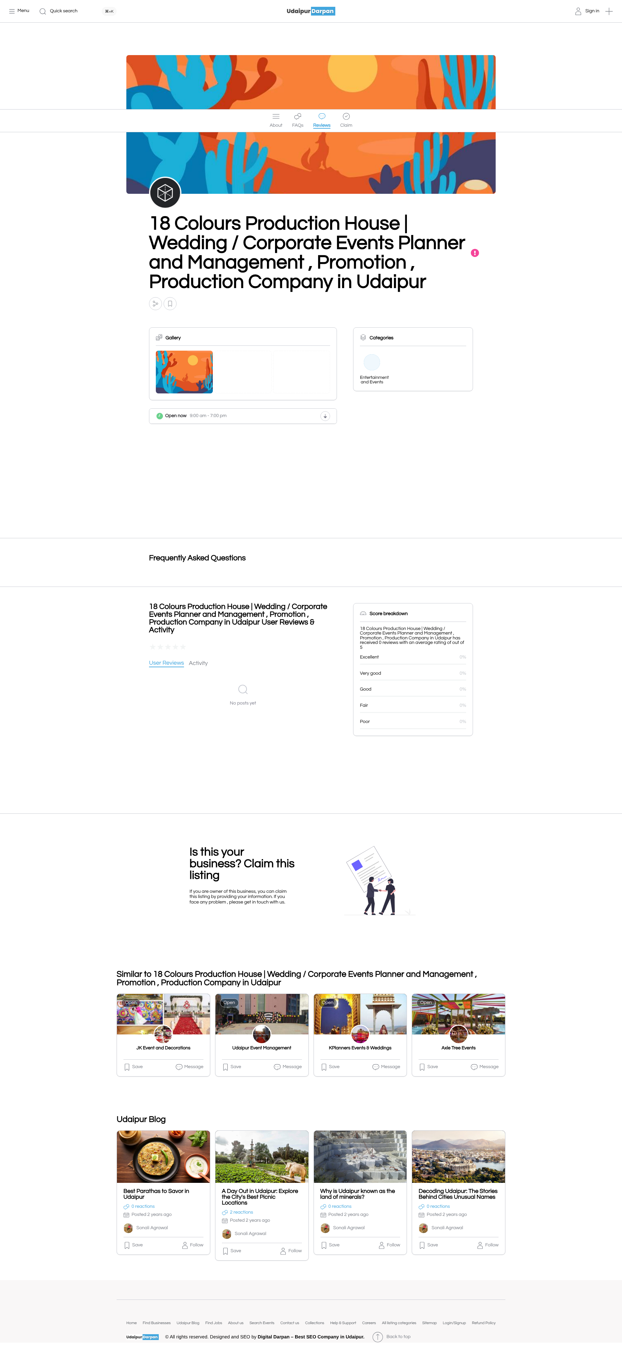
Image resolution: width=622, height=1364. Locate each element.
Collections (314, 1323)
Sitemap (429, 1323)
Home (131, 1323)
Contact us (289, 1323)
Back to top (398, 1337)
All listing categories (399, 1323)
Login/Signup (454, 1323)
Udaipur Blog (188, 1323)
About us (236, 1323)
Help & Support (343, 1323)
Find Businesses (157, 1323)
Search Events (261, 1323)
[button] (609, 11)
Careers (369, 1323)
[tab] (166, 663)
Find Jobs (213, 1323)
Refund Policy (484, 1323)
